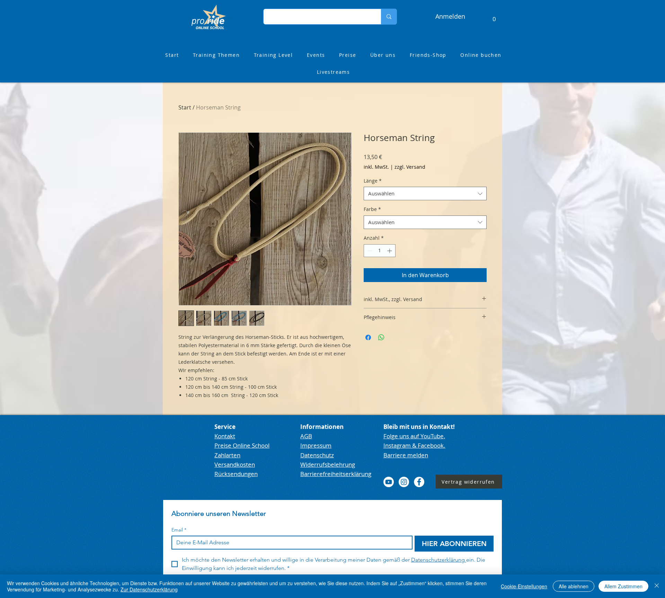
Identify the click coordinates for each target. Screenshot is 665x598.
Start (184, 107)
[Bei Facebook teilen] (368, 337)
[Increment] (390, 251)
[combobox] (425, 193)
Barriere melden (405, 455)
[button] (494, 16)
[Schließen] (657, 586)
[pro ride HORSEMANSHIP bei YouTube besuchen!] (388, 482)
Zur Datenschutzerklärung (149, 589)
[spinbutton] (379, 251)
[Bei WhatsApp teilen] (381, 337)
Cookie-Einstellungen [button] (524, 586)
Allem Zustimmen (623, 586)
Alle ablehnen (573, 586)
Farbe (372, 209)
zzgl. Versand (409, 167)
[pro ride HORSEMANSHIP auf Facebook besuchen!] (419, 482)
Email (178, 530)
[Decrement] (369, 251)
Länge (373, 180)
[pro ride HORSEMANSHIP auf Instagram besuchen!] (404, 482)
